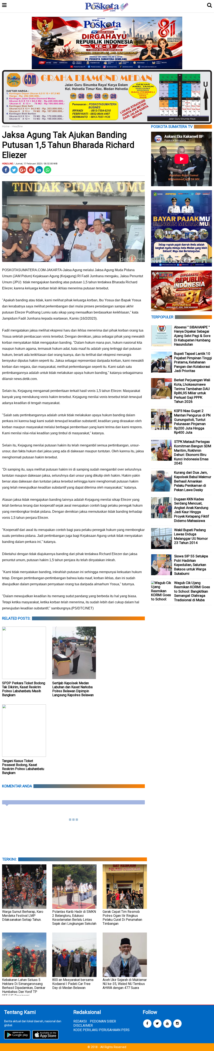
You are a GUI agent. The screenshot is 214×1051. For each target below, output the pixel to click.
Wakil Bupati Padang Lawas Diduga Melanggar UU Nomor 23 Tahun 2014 (191, 536)
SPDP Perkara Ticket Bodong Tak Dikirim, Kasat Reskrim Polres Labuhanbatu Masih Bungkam (23, 689)
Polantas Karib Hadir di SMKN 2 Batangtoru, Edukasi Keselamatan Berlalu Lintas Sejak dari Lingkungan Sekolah (74, 918)
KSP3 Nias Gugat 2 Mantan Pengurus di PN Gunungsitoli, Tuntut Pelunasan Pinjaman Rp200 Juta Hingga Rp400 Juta (192, 421)
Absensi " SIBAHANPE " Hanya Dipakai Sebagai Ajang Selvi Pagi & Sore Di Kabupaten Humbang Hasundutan (192, 335)
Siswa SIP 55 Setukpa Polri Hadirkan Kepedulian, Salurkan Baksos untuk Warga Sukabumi (191, 564)
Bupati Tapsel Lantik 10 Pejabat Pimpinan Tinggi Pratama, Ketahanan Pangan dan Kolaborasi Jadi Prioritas (193, 362)
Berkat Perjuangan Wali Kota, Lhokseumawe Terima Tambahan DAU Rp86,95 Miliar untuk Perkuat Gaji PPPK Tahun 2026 (192, 391)
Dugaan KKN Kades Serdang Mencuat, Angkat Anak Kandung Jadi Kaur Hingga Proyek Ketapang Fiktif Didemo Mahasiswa (191, 510)
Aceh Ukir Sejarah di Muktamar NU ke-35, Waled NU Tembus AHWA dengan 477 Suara (125, 984)
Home (5, 126)
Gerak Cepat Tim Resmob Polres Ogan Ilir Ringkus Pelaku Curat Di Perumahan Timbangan (122, 918)
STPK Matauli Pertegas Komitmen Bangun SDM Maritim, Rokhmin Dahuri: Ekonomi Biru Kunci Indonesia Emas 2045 (192, 452)
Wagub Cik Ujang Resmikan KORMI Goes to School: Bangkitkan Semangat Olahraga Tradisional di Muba (192, 591)
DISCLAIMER (83, 1026)
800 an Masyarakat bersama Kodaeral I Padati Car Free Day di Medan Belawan (72, 984)
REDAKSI (80, 1021)
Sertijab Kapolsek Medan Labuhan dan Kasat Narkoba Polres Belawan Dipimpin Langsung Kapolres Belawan (73, 689)
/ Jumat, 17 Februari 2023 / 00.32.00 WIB (35, 163)
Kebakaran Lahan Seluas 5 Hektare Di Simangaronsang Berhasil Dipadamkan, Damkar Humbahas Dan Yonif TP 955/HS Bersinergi (23, 988)
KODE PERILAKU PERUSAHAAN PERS (101, 1030)
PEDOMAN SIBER (103, 1021)
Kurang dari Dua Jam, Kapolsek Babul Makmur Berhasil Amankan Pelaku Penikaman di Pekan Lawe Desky (192, 481)
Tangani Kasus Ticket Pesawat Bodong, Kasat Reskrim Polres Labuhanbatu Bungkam (23, 767)
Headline (17, 126)
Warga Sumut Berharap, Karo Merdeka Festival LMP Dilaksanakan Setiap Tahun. (22, 916)
